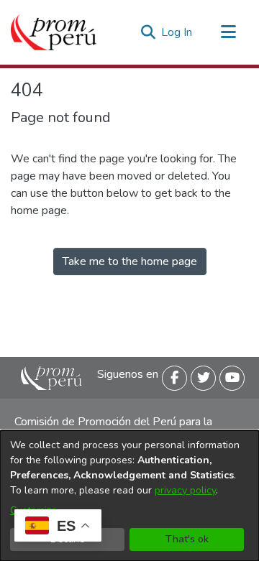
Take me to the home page (130, 261)
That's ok (187, 539)
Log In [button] (177, 32)
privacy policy (185, 490)
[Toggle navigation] (228, 32)
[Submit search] (148, 32)
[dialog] (129, 495)
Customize (33, 510)
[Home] (53, 32)
